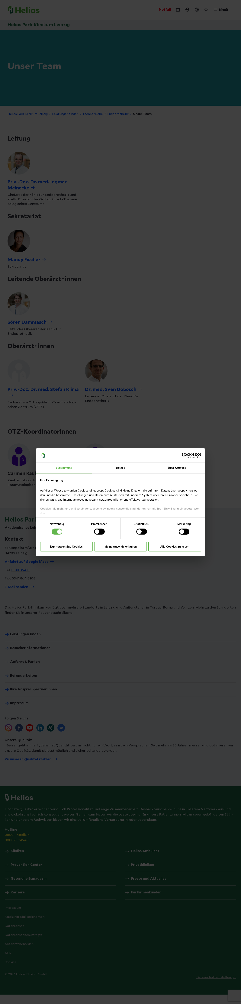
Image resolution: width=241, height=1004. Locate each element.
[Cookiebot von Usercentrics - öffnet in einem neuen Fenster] (184, 455)
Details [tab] (120, 467)
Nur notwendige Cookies (66, 546)
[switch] (99, 532)
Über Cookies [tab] (177, 467)
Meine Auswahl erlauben (120, 546)
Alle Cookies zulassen (174, 546)
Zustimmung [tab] (64, 467)
